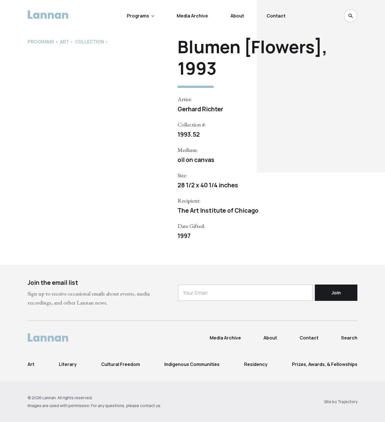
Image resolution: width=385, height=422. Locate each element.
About (237, 16)
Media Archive (192, 16)
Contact (276, 16)
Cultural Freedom (120, 364)
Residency (255, 364)
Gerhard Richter (200, 109)
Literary (68, 364)
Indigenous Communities (192, 364)
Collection (89, 42)
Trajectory (347, 401)
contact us (150, 405)
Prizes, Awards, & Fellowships (324, 364)
